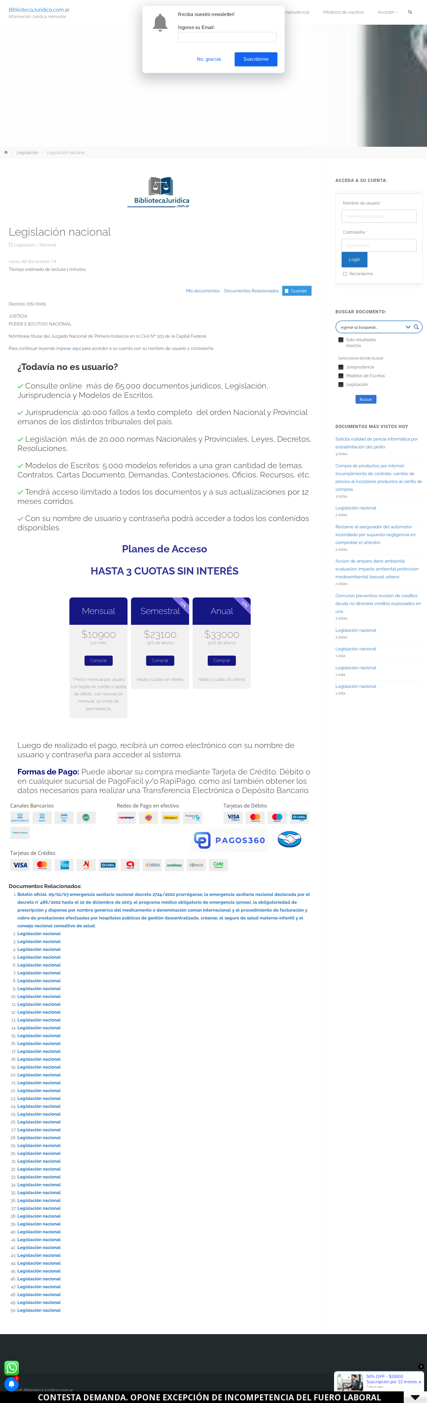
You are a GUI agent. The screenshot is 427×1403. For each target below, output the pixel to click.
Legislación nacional (39, 933)
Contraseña (355, 232)
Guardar (299, 291)
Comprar (98, 660)
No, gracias (209, 59)
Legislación (27, 152)
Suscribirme (256, 59)
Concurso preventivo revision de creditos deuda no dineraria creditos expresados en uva (378, 603)
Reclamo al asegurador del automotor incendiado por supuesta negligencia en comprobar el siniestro (376, 534)
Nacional (48, 245)
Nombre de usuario (362, 203)
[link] (410, 12)
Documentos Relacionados (250, 291)
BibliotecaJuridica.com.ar (39, 9)
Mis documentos (203, 291)
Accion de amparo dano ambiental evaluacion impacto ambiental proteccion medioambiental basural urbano (377, 569)
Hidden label (340, 339)
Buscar (366, 399)
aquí (76, 348)
